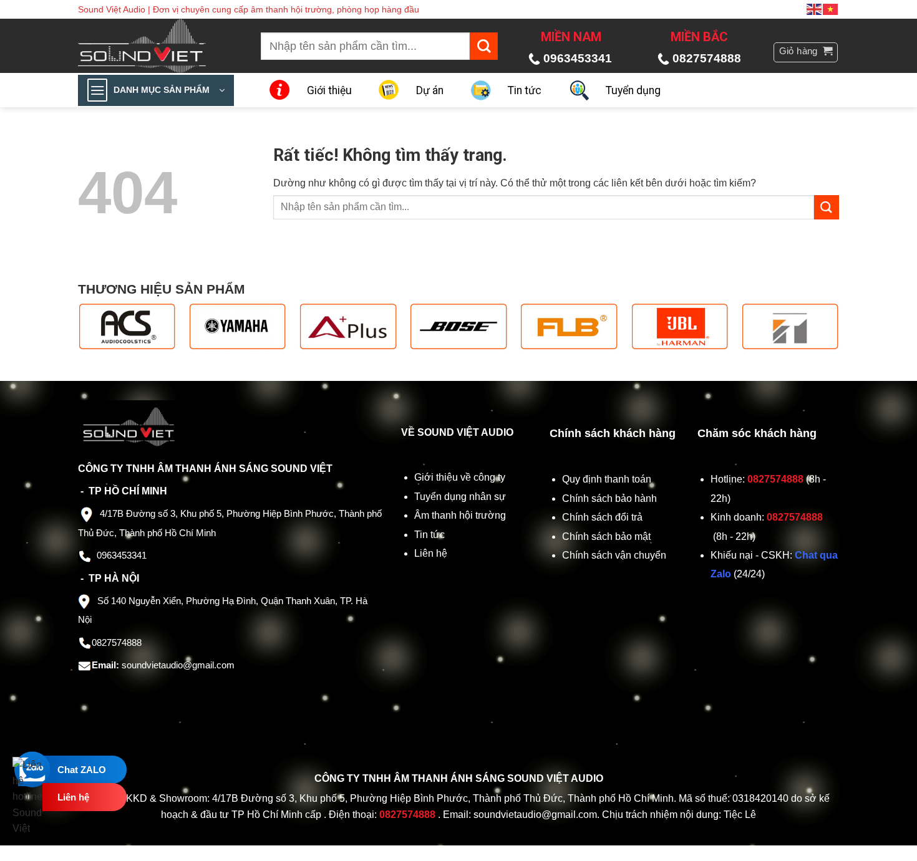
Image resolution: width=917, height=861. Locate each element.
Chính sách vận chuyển (615, 555)
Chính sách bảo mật (606, 536)
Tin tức (524, 90)
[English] (815, 8)
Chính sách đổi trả (603, 517)
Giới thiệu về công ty (459, 477)
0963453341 (577, 58)
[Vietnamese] (831, 8)
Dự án (430, 90)
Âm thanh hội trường (460, 515)
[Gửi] (484, 46)
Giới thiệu (329, 90)
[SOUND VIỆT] (150, 46)
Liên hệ (430, 553)
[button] (806, 52)
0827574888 (706, 58)
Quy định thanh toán (609, 479)
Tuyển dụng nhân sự (460, 496)
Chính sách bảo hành (609, 498)
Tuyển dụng (633, 90)
